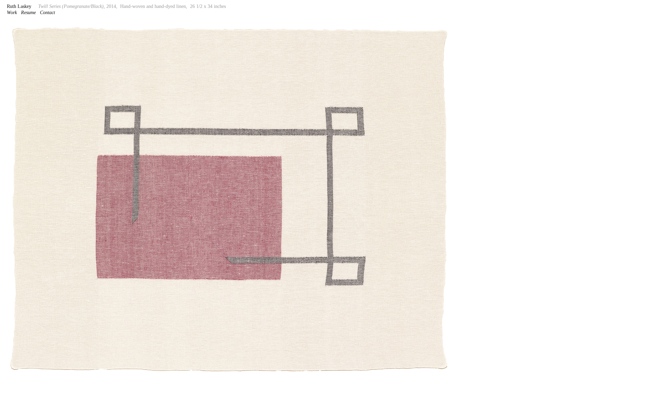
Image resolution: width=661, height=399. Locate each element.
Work (12, 12)
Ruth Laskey (19, 6)
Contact (47, 12)
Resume (28, 12)
